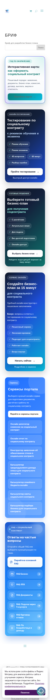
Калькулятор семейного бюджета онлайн (22, 483)
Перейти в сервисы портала (24, 414)
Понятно (25, 692)
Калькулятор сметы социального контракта (22, 495)
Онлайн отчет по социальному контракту (22, 440)
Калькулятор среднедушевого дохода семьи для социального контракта (23, 469)
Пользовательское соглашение (25, 698)
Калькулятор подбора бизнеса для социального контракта (23, 508)
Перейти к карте (23, 97)
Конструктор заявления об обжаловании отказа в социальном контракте (24, 453)
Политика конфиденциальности (24, 685)
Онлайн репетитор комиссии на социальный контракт (23, 427)
